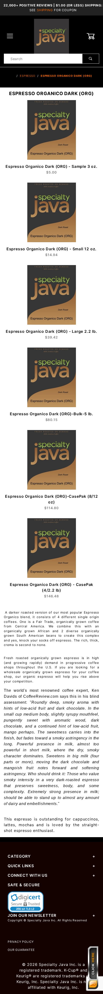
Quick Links (21, 865)
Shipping (45, 10)
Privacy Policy (21, 941)
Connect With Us (27, 875)
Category (19, 856)
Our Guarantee (21, 950)
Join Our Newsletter (32, 915)
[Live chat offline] (93, 967)
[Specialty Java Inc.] (51, 36)
